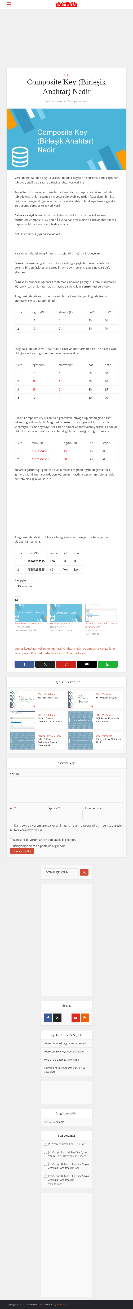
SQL (66, 75)
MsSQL (41, 735)
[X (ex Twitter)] (57, 1018)
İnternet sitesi (94, 808)
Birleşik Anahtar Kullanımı (33, 649)
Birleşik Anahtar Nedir (67, 649)
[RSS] (85, 1018)
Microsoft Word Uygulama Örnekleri (65, 1043)
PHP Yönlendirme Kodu (61, 1144)
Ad (13, 808)
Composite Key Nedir (30, 653)
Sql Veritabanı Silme (48, 697)
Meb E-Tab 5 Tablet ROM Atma (61, 1059)
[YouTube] (76, 1018)
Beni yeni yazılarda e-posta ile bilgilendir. (39, 846)
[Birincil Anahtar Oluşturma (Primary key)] (101, 613)
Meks (40, 1304)
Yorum (14, 774)
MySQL (51, 735)
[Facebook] (48, 1018)
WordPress (62, 1304)
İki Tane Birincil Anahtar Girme (66, 653)
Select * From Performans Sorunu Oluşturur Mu (47, 742)
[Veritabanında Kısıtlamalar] (31, 613)
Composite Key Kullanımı (101, 649)
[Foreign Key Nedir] (66, 613)
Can (83, 1144)
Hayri (85, 101)
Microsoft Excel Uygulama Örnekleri (64, 1051)
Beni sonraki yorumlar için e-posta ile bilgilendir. (44, 840)
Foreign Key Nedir (60, 623)
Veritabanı (49, 694)
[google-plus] (66, 1018)
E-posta (54, 808)
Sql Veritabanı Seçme (106, 697)
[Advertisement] (66, 38)
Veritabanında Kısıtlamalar (30, 623)
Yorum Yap (65, 101)
